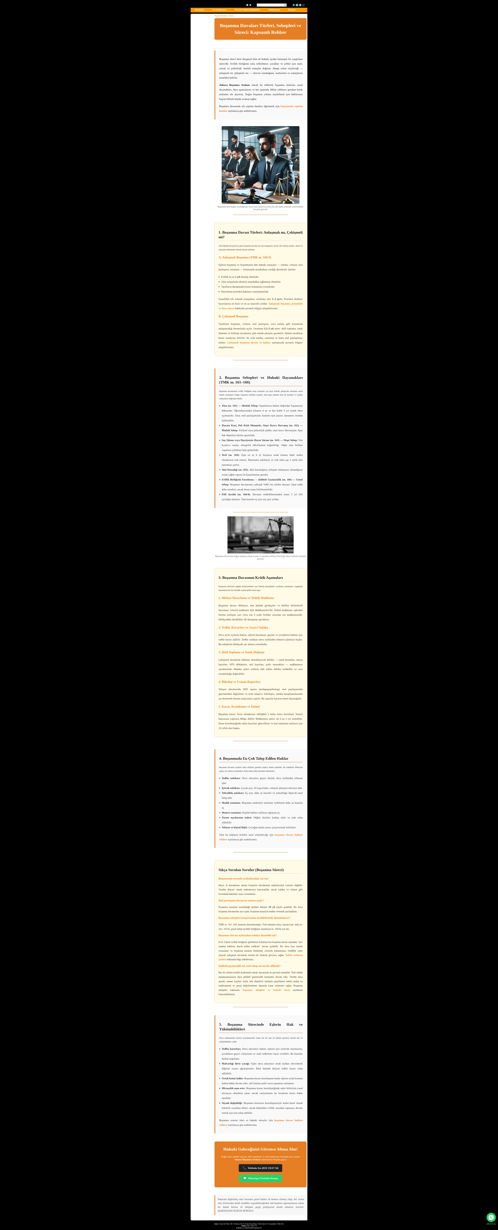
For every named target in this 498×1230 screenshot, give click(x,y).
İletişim (292, 10)
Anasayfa (199, 10)
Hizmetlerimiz (219, 10)
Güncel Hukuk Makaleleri (247, 10)
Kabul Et (459, 1219)
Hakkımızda (274, 10)
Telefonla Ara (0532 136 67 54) (260, 1168)
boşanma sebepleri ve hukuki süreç (266, 990)
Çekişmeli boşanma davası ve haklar (249, 342)
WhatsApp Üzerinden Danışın (260, 1178)
